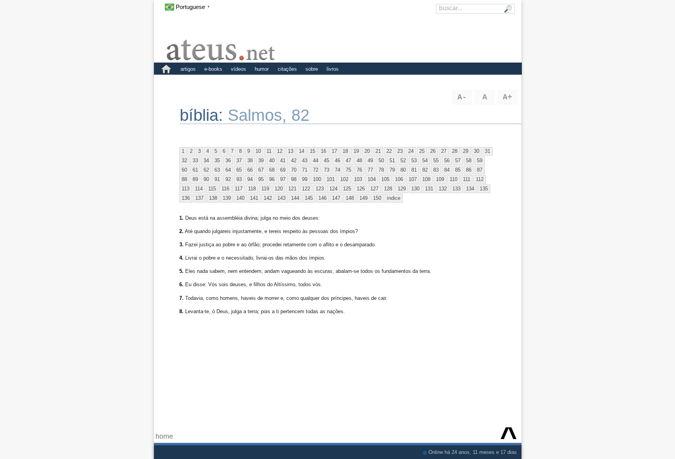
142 (268, 198)
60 (184, 170)
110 (453, 179)
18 (345, 151)
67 (261, 170)
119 (265, 189)
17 (334, 151)
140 (240, 198)
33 (195, 160)
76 (359, 170)
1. (181, 218)
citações (287, 69)
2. (181, 231)
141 (254, 198)
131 (429, 189)
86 (468, 170)
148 (350, 198)
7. (181, 298)
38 (250, 160)
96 (272, 179)
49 (370, 160)
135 (484, 189)
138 (213, 198)
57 (458, 160)
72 (315, 170)
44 (315, 160)
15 (312, 151)
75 (348, 170)
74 (337, 170)
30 (476, 151)
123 (320, 189)
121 (292, 189)
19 (356, 151)
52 (403, 160)
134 (470, 189)
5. (181, 271)
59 (479, 160)
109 (440, 179)
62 (206, 170)
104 (372, 179)
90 (206, 179)
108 (426, 179)
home (164, 436)
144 (295, 198)
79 (392, 170)
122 (306, 189)
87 (479, 170)
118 (252, 189)
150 (377, 198)
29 (465, 151)
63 (217, 170)
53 (414, 160)
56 (447, 160)
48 (359, 160)
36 (228, 160)
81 (414, 170)
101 (331, 179)
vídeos (238, 69)
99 (304, 179)
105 (385, 179)
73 (326, 170)
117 (239, 189)
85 (458, 170)
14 (301, 151)
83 (436, 170)
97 (283, 179)
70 (293, 170)
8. (181, 311)
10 (258, 151)
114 (199, 189)
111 (466, 179)
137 (199, 198)
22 (389, 151)
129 (402, 189)
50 (381, 160)
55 (436, 160)
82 (425, 170)
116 (225, 189)
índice (393, 198)
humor (262, 69)
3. (181, 244)
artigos (188, 69)
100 (317, 179)
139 (227, 198)
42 (293, 160)
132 (443, 189)
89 (195, 179)
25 (422, 151)
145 (309, 198)
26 (433, 151)
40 (272, 160)
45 (326, 160)
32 (184, 160)
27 (443, 151)
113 (185, 189)
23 (400, 151)
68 (272, 170)
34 (206, 160)
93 (239, 179)
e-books (213, 69)
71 (304, 170)
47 (348, 160)
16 (323, 151)
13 (290, 151)
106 (399, 179)
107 (413, 179)
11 (268, 151)
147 (336, 198)
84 (447, 170)
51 (392, 160)
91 (217, 179)
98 (293, 179)
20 (367, 151)
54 (425, 160)
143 (281, 198)
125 (347, 189)
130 (415, 189)
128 (388, 189)
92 (228, 179)
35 (217, 160)
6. (181, 284)
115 (212, 189)
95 (261, 179)
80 (403, 170)
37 (239, 160)
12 (279, 151)
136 (186, 198)
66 (250, 170)
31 (487, 151)
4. (181, 258)
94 (250, 179)
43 (304, 160)
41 (283, 160)
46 (337, 160)
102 (344, 179)
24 (411, 151)
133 (456, 189)
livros (333, 69)
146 (322, 198)
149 (363, 198)
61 (195, 170)
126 (361, 189)
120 (279, 189)
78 (381, 170)
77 (370, 170)
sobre (311, 69)
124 (333, 189)
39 (261, 160)
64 (228, 170)
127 (374, 189)
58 (468, 160)
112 (480, 179)
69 (283, 170)
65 (239, 170)
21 (378, 151)
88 (184, 179)
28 (454, 151)
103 (358, 179)
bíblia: (204, 115)
